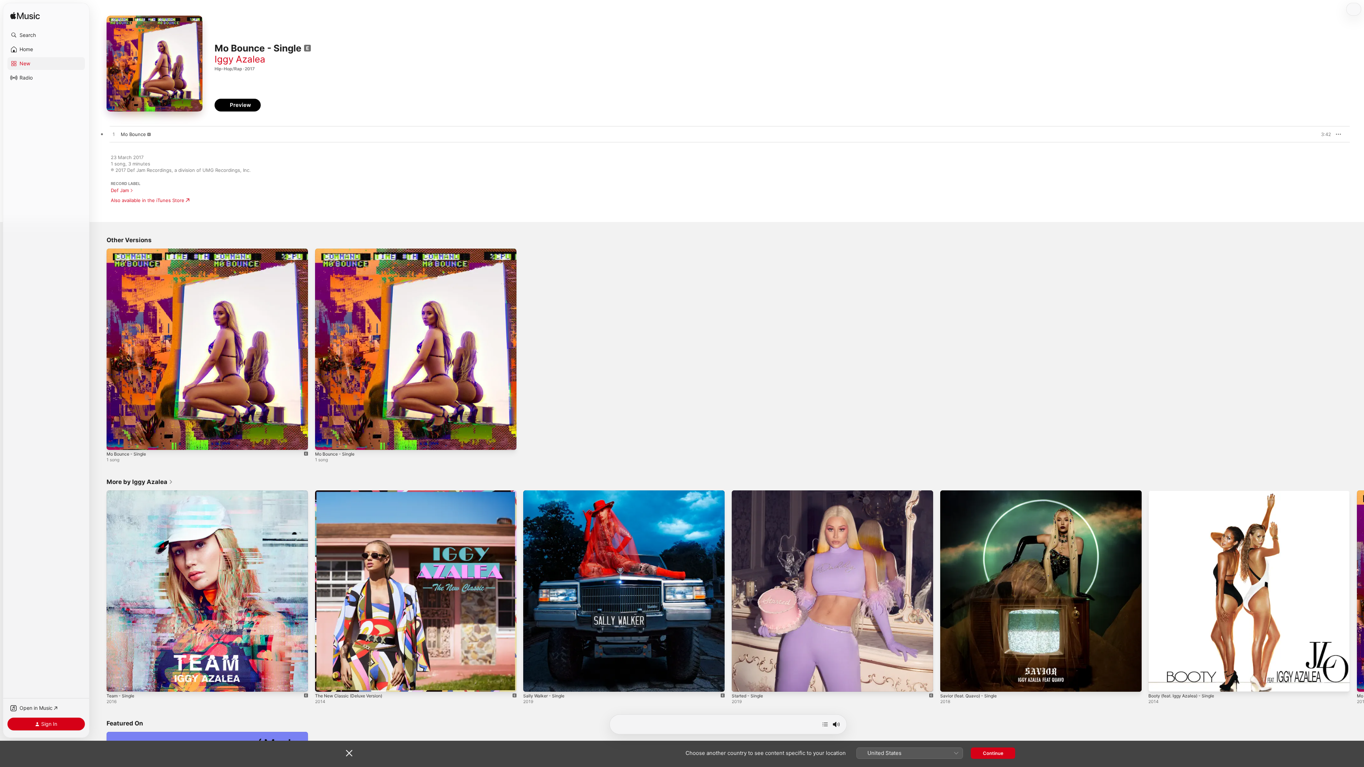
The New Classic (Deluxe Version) (352, 493)
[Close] (349, 753)
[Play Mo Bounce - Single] (324, 441)
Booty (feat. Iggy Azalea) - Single (1185, 493)
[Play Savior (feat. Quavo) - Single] (949, 682)
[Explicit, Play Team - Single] (115, 682)
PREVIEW (1323, 134)
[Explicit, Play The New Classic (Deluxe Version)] (324, 682)
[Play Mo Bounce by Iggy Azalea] (114, 134)
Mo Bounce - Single (128, 251)
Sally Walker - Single (545, 493)
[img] (25, 16)
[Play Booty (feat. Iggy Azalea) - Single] (1157, 682)
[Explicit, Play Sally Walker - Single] (532, 682)
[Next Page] (1357, 591)
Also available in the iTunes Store (147, 200)
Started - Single (749, 493)
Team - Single (122, 493)
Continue (993, 753)
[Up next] (825, 724)
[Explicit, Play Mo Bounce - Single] (115, 441)
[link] (140, 482)
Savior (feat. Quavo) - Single (971, 493)
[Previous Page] (99, 591)
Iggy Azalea (240, 59)
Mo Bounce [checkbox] (133, 134)
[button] (46, 35)
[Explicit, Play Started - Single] (740, 682)
